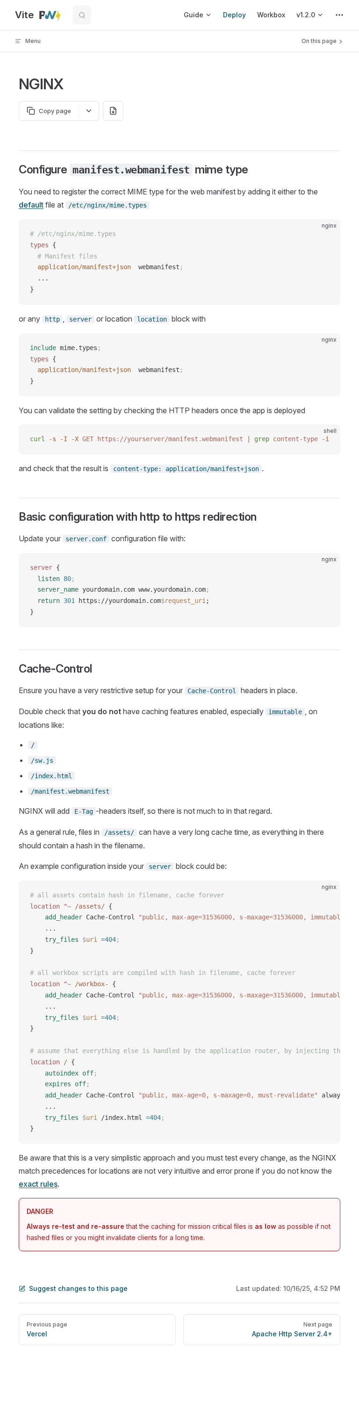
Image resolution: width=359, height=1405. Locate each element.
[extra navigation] (339, 15)
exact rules (38, 1184)
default (31, 204)
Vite (26, 15)
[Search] (82, 15)
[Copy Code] (325, 234)
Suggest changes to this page (78, 1288)
